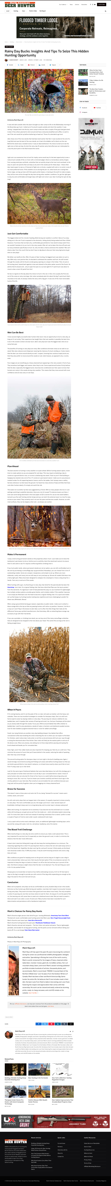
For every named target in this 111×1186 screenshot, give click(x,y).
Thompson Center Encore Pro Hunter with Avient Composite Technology (14, 1102)
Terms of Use (87, 1163)
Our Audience (62, 4)
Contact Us (61, 1156)
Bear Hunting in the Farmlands (38, 1078)
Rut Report (43, 11)
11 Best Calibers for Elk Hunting (96, 81)
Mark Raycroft (14, 60)
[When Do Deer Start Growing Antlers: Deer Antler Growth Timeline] (83, 72)
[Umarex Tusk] (55, 1121)
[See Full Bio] (38, 993)
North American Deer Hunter (71, 1180)
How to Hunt (9, 46)
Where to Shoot (88, 1156)
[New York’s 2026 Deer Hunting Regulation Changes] (63, 1069)
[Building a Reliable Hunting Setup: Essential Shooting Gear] (15, 1069)
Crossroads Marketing (33, 1180)
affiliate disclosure (20, 1004)
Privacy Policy (88, 1159)
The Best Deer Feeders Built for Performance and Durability (97, 91)
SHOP (7, 11)
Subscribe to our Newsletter (92, 1143)
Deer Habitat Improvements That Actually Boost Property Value (62, 1101)
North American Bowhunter (87, 1180)
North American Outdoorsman (54, 1180)
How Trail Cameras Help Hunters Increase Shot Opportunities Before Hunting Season (41, 1155)
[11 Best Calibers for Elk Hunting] (83, 82)
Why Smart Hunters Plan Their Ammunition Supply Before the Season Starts (41, 1167)
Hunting (16, 11)
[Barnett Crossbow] (91, 169)
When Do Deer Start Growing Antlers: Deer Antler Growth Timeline (96, 72)
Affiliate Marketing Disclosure (92, 1166)
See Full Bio (33, 993)
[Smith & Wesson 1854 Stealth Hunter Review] (39, 1092)
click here (51, 1006)
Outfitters (102, 4)
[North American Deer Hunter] (20, 4)
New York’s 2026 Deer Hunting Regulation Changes (61, 1079)
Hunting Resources (89, 1150)
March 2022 (9, 1017)
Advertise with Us (62, 1150)
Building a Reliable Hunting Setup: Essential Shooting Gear (15, 1079)
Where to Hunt (88, 1153)
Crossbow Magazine (101, 1180)
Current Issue (61, 1143)
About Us (60, 1153)
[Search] (105, 11)
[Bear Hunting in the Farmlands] (39, 1069)
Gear (23, 11)
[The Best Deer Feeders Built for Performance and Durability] (83, 91)
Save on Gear (87, 1146)
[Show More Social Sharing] (59, 65)
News (71, 4)
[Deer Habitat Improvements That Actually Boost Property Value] (63, 1092)
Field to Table (33, 11)
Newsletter (84, 4)
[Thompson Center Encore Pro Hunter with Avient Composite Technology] (15, 1092)
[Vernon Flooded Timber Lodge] (55, 37)
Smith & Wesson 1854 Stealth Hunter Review (37, 1101)
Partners (60, 1146)
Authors (77, 4)
